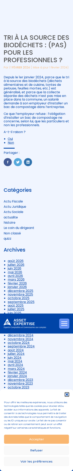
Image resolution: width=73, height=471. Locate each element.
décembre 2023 (20, 380)
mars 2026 (16, 279)
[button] (67, 394)
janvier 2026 (17, 287)
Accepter (36, 439)
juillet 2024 (16, 353)
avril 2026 (15, 276)
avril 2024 (15, 365)
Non (11, 142)
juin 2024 (14, 357)
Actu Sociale (13, 212)
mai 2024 (15, 361)
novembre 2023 (20, 383)
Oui (10, 138)
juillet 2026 (16, 264)
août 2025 (16, 305)
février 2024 (17, 372)
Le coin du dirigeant (19, 228)
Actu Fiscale (13, 201)
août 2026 (16, 261)
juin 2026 (14, 268)
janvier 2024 (17, 376)
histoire (9, 222)
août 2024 (16, 350)
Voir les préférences (36, 461)
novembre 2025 (20, 294)
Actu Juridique (15, 206)
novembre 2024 (20, 339)
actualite (11, 217)
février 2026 (17, 283)
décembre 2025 (20, 290)
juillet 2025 (16, 309)
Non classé (12, 233)
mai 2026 (15, 272)
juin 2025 (14, 313)
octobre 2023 (18, 387)
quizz (7, 238)
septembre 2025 (21, 302)
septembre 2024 (21, 346)
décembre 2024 (20, 335)
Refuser (36, 450)
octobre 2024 (19, 342)
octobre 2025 (18, 298)
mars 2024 (16, 368)
